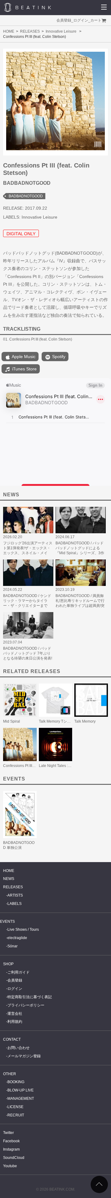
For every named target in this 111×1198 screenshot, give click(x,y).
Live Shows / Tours (23, 929)
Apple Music (23, 356)
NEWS (8, 879)
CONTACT (12, 1039)
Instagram (11, 1149)
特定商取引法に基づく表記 (29, 997)
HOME (8, 31)
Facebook (11, 1141)
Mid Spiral (11, 721)
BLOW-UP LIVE (20, 1090)
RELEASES (30, 31)
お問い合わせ (18, 1048)
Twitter (8, 1133)
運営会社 (14, 1013)
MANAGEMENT (20, 1098)
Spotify (58, 356)
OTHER (9, 1074)
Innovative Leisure (61, 31)
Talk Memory (85, 721)
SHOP (8, 964)
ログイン (80, 20)
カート (95, 20)
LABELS (14, 904)
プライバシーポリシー (25, 1005)
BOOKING (15, 1082)
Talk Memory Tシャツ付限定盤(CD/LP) (71, 721)
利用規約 (14, 1021)
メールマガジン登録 (24, 1056)
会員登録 (63, 20)
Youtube (10, 1166)
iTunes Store (24, 368)
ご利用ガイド (18, 972)
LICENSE (15, 1107)
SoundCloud (13, 1158)
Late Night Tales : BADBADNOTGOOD (71, 766)
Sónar (12, 946)
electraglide (17, 938)
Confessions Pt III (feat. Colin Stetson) (34, 766)
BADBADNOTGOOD (26, 196)
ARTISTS (15, 895)
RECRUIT (15, 1115)
